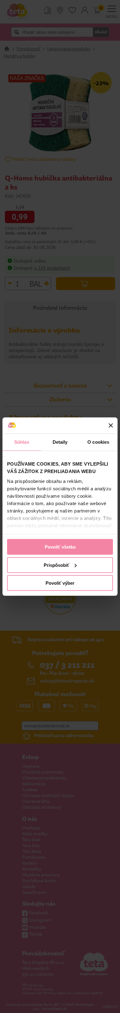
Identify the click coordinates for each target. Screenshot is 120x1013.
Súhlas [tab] (21, 442)
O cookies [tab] (98, 442)
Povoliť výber (60, 583)
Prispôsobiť (56, 564)
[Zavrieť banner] (111, 425)
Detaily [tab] (60, 442)
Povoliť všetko (60, 547)
